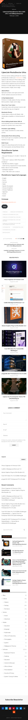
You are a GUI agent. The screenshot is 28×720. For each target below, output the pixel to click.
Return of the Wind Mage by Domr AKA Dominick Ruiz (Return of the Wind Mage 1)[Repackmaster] (19, 562)
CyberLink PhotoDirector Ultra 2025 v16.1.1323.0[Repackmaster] (11, 224)
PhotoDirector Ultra (18, 227)
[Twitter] (6, 708)
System (15, 642)
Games (14, 612)
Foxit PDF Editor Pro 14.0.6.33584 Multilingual (14, 349)
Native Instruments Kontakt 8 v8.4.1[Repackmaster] (19, 571)
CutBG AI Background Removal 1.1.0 (14, 303)
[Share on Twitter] (20, 238)
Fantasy (15, 605)
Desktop (15, 656)
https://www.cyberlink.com (9, 202)
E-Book (14, 598)
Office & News (15, 666)
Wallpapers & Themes (15, 646)
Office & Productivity (15, 636)
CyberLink (5, 211)
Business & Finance (15, 653)
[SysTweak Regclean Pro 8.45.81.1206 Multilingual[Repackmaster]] (6, 543)
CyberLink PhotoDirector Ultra (10, 214)
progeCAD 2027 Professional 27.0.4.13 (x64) (14, 374)
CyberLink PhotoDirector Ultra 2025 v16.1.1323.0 (11, 220)
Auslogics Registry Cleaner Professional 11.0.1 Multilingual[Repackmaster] (19, 581)
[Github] (24, 708)
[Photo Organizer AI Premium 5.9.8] (14, 269)
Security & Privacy (15, 673)
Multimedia (15, 632)
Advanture (15, 619)
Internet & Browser (15, 663)
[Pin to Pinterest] (21, 238)
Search (4, 457)
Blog (14, 595)
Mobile (14, 622)
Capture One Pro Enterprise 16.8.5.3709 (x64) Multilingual (14, 397)
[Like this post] (17, 238)
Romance (15, 609)
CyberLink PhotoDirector (16, 211)
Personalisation (15, 669)
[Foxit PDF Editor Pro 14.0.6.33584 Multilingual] (14, 338)
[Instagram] (10, 708)
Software (10, 3)
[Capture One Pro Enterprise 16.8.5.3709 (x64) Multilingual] (14, 386)
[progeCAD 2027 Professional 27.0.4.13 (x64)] (14, 363)
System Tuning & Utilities (15, 676)
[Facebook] (3, 708)
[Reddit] (14, 712)
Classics (15, 602)
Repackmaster (6, 232)
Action (15, 615)
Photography (15, 639)
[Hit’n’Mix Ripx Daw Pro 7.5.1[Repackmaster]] (6, 553)
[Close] (2, 2)
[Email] (21, 708)
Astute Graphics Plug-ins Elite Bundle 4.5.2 (14, 326)
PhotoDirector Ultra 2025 (9, 229)
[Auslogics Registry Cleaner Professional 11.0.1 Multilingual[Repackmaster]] (6, 582)
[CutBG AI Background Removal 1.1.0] (14, 292)
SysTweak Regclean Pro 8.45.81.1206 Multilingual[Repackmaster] (19, 542)
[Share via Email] (23, 238)
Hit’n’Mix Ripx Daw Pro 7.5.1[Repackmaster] (18, 551)
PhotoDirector (6, 227)
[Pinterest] (13, 708)
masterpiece (19, 77)
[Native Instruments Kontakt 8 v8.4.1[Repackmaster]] (6, 573)
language (15, 629)
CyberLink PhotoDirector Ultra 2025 (11, 217)
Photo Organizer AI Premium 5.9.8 (14, 279)
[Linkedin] (17, 708)
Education (15, 626)
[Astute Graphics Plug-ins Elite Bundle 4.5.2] (14, 315)
